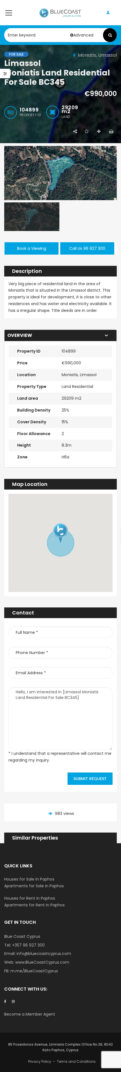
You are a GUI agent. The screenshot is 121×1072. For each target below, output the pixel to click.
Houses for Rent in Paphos (29, 898)
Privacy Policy (39, 1061)
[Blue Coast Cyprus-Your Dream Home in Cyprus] (60, 12)
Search (110, 35)
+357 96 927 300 (28, 945)
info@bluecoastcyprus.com (44, 953)
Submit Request (90, 778)
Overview (19, 335)
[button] (60, 533)
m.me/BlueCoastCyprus (34, 971)
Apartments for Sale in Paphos (34, 886)
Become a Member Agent (30, 1014)
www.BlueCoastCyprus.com (42, 962)
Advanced (83, 35)
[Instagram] (13, 1001)
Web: (9, 962)
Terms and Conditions (76, 1061)
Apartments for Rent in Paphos (34, 905)
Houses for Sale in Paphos (29, 879)
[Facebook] (5, 1001)
